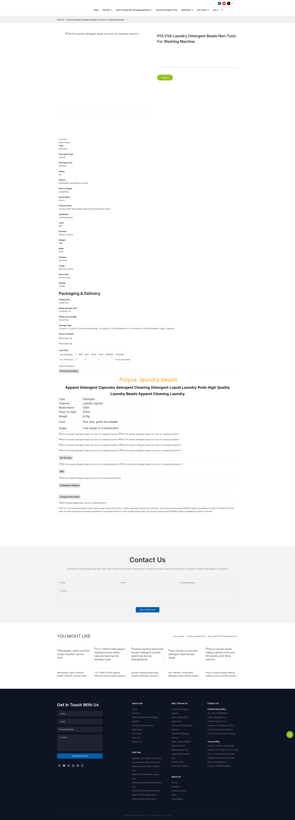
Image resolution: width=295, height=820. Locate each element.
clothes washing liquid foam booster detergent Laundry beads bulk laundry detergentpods (144, 674)
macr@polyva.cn (220, 762)
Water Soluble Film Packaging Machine (222, 636)
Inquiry (165, 77)
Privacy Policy (165, 815)
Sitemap (154, 815)
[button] (218, 10)
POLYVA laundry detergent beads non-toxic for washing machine (95, 20)
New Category (178, 636)
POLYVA (60, 20)
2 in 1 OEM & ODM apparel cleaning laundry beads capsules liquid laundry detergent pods (110, 674)
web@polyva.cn (220, 717)
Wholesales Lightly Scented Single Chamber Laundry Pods (71, 674)
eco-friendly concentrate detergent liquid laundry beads (183, 674)
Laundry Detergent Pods (196, 636)
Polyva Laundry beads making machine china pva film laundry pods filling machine (221, 674)
